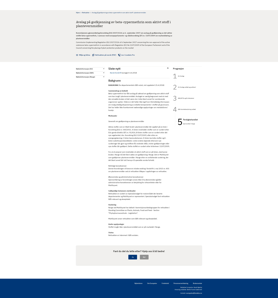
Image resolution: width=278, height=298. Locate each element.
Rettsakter (85, 13)
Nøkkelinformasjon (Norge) (85, 77)
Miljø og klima (84, 55)
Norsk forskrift (115, 73)
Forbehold (165, 283)
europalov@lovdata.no (194, 293)
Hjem (78, 13)
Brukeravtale (197, 283)
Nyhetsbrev (138, 283)
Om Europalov (152, 283)
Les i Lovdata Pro (128, 55)
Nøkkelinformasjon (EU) (84, 69)
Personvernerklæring (181, 283)
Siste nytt (114, 68)
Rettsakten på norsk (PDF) (105, 55)
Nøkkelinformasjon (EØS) (85, 73)
